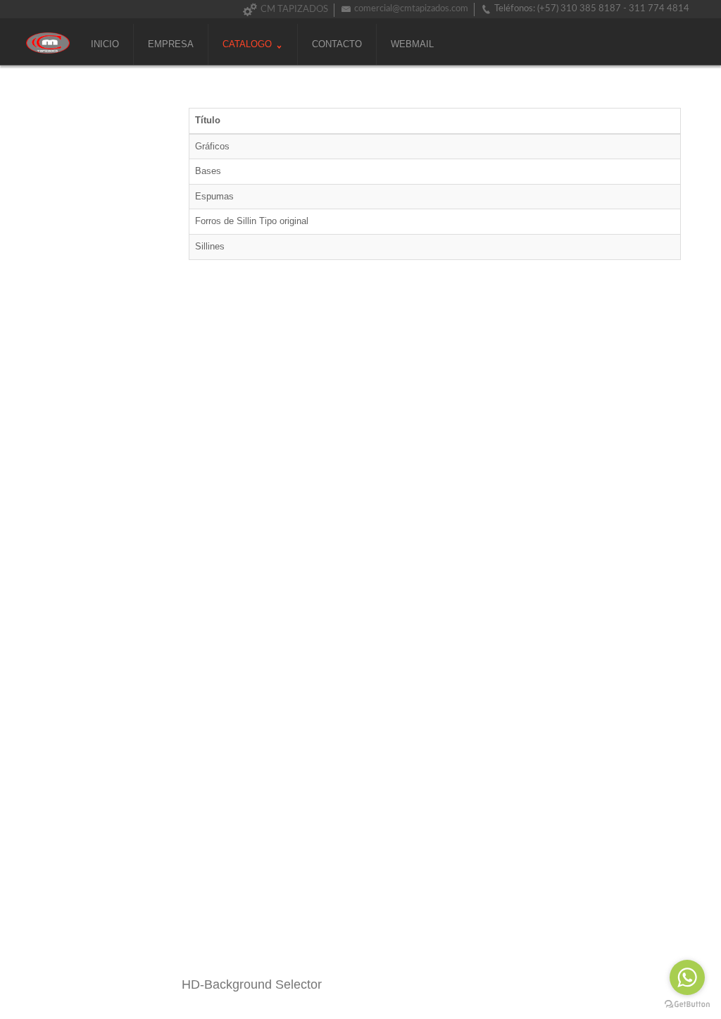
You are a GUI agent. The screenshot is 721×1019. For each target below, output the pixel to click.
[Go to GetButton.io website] (687, 1004)
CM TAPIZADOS (294, 9)
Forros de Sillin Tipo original (251, 221)
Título (207, 120)
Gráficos (212, 146)
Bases (208, 171)
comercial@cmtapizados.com (411, 8)
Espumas (214, 196)
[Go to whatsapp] (687, 977)
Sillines (210, 246)
